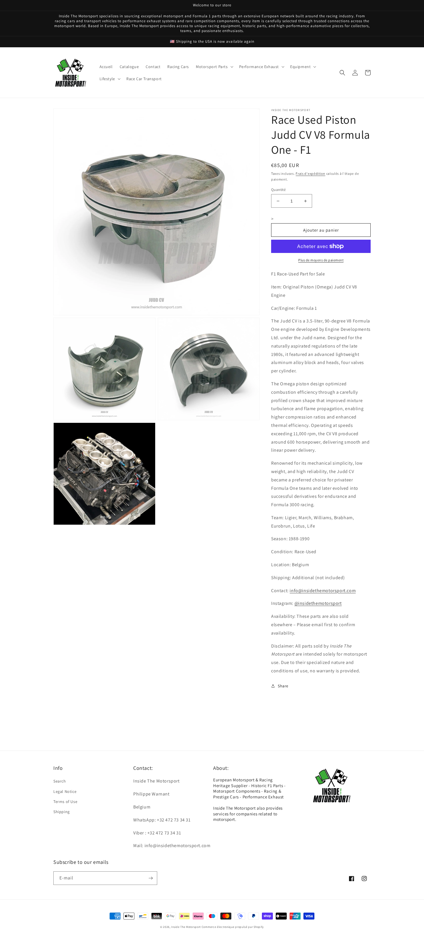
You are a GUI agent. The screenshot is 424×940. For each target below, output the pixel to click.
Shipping (61, 811)
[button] (214, 67)
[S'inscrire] (150, 878)
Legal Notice (64, 791)
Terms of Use (65, 801)
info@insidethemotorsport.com (323, 591)
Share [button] (283, 685)
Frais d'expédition (310, 173)
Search (59, 781)
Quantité (278, 189)
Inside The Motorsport (186, 927)
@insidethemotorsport (318, 603)
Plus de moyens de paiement (321, 260)
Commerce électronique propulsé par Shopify (233, 927)
